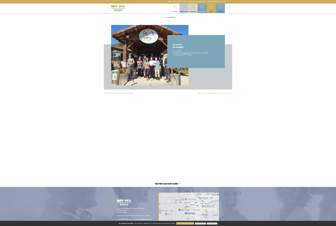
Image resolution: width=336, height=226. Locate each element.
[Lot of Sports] (149, 55)
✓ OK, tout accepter (185, 223)
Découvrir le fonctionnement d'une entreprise (214, 93)
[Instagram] (224, 1)
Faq (211, 11)
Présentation (184, 11)
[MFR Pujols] (118, 8)
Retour (168, 20)
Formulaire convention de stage (196, 1)
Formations (193, 11)
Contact (220, 11)
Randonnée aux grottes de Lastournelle (119, 93)
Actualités (202, 11)
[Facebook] (222, 1)
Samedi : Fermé (176, 1)
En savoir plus (212, 223)
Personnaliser (200, 223)
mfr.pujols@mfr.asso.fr (144, 219)
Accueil (175, 11)
